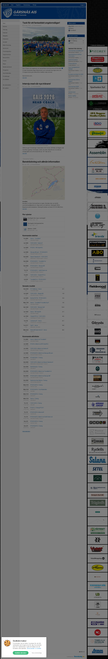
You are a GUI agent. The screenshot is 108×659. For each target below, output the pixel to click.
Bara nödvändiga (37, 653)
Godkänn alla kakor (20, 653)
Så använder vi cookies (34, 648)
